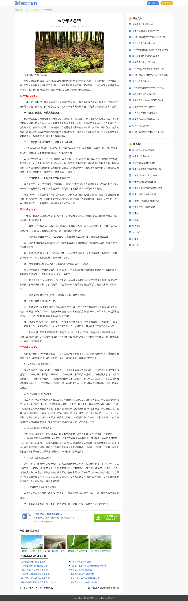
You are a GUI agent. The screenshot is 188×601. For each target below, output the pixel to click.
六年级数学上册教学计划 (143, 207)
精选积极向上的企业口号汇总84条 (148, 100)
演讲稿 (135, 213)
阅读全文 (76, 26)
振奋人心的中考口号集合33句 (145, 119)
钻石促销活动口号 (140, 125)
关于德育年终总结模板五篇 (33, 562)
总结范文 (37, 10)
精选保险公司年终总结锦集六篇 (35, 578)
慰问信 (135, 245)
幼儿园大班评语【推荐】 (143, 150)
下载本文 (84, 26)
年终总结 (48, 10)
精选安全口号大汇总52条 (143, 62)
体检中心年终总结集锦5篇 (82, 574)
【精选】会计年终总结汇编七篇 (35, 574)
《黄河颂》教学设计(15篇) (144, 175)
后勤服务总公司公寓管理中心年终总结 (38, 582)
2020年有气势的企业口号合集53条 (148, 132)
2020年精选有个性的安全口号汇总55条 (150, 75)
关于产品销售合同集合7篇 (144, 182)
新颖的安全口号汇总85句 (143, 107)
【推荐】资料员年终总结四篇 (34, 566)
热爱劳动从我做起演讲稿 (143, 163)
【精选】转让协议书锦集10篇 (145, 201)
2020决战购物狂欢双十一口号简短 (148, 88)
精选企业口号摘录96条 (142, 24)
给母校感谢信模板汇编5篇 (144, 194)
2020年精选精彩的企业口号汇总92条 (149, 37)
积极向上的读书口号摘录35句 (145, 31)
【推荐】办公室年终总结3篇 (40, 588)
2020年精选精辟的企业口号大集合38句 (150, 50)
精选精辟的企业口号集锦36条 (145, 56)
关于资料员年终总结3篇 (81, 570)
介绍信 (135, 239)
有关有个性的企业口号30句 (144, 113)
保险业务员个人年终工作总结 (34, 570)
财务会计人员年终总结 (80, 562)
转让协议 (136, 232)
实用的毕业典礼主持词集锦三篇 (146, 169)
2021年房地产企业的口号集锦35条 (148, 69)
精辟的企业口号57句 (141, 81)
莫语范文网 (90, 598)
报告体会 (136, 226)
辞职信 (135, 220)
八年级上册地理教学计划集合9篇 (147, 188)
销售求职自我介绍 (140, 156)
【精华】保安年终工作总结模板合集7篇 (88, 566)
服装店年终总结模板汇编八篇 (83, 582)
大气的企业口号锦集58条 (143, 43)
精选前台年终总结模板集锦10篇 (84, 578)
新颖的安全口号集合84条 (143, 94)
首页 (27, 10)
